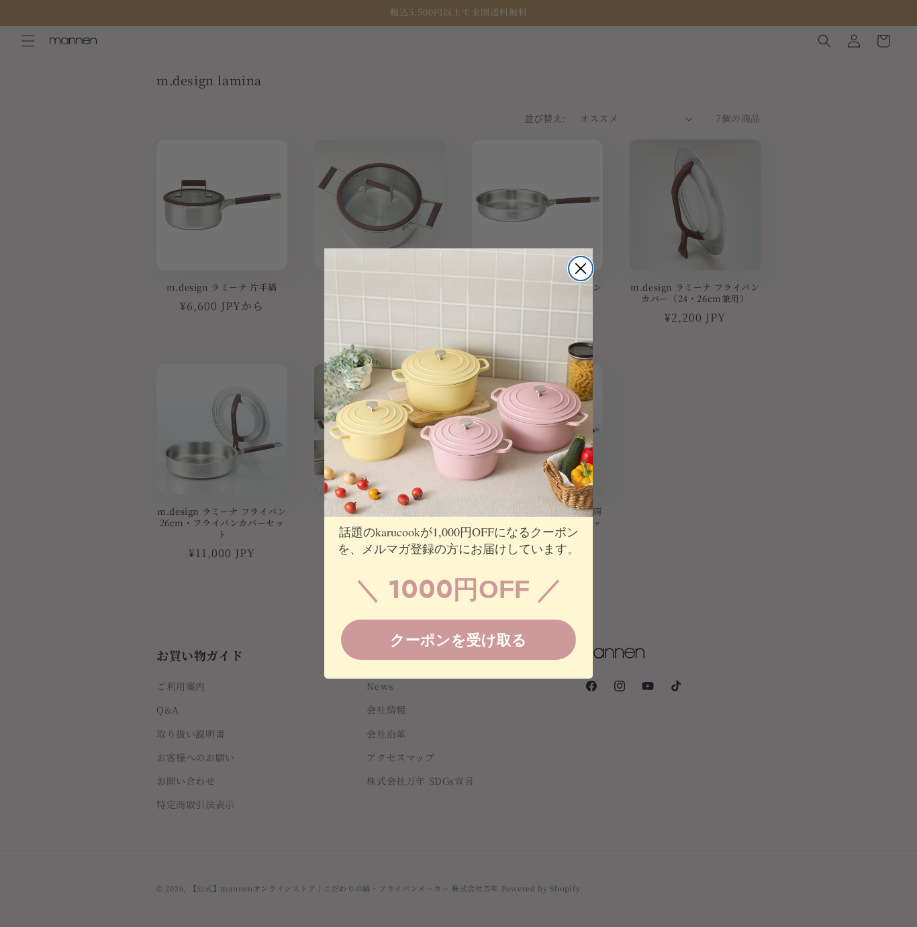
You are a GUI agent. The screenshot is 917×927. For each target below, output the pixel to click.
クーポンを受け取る (458, 639)
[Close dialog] (581, 268)
